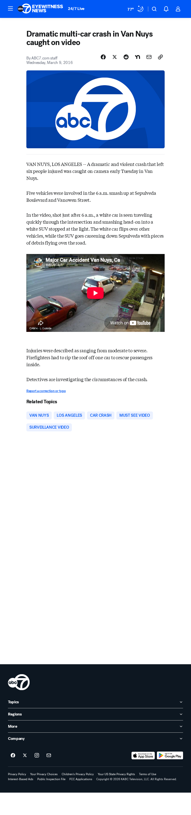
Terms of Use (147, 774)
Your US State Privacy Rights (116, 774)
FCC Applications (80, 779)
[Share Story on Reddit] (126, 57)
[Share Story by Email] (149, 57)
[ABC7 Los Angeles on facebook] (13, 756)
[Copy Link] (160, 57)
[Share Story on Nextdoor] (137, 57)
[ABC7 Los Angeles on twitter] (25, 756)
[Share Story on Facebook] (103, 57)
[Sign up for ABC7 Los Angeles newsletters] (49, 756)
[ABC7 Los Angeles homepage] (40, 8)
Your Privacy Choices (44, 774)
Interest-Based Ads (20, 779)
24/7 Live (76, 8)
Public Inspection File (51, 779)
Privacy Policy (17, 774)
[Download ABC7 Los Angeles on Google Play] (170, 756)
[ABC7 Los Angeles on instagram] (37, 756)
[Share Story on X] (114, 57)
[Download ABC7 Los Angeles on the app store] (143, 756)
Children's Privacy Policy (78, 774)
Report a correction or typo (46, 391)
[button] (10, 8)
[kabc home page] (19, 682)
